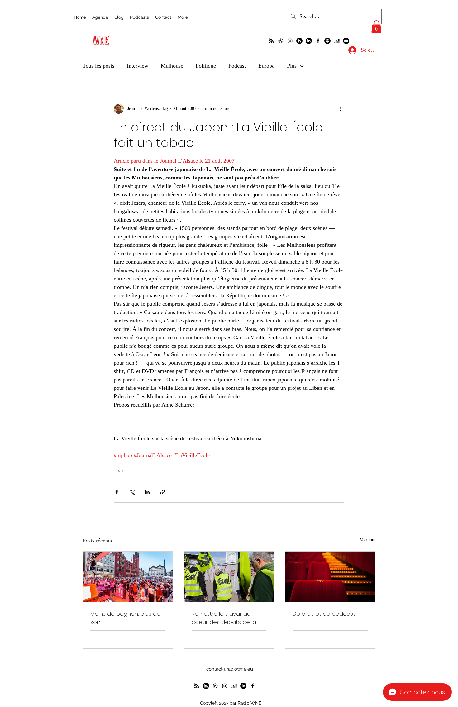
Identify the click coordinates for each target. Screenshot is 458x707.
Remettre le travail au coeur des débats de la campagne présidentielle (226, 618)
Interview (137, 66)
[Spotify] (327, 41)
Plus (292, 66)
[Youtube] (346, 41)
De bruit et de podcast (324, 614)
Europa (266, 66)
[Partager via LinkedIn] (147, 492)
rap (120, 470)
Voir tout (367, 539)
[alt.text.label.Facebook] (318, 41)
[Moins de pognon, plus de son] (128, 577)
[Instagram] (290, 41)
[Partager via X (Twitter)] (132, 492)
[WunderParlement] (299, 41)
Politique (206, 66)
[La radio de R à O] (271, 41)
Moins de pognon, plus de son (125, 618)
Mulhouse (172, 66)
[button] (376, 26)
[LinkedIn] (309, 41)
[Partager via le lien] (162, 492)
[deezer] (337, 41)
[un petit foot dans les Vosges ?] (281, 41)
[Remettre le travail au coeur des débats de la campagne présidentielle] (229, 577)
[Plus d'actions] (340, 108)
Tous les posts (98, 66)
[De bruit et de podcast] (330, 577)
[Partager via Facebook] (117, 492)
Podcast (237, 66)
